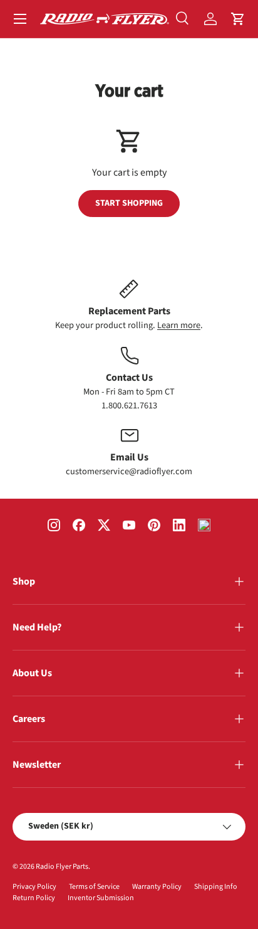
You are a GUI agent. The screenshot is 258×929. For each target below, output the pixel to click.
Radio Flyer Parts (62, 866)
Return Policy (34, 898)
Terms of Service (94, 886)
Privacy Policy (34, 886)
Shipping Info (215, 886)
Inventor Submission (101, 898)
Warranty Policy (157, 886)
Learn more (178, 325)
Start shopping (129, 203)
